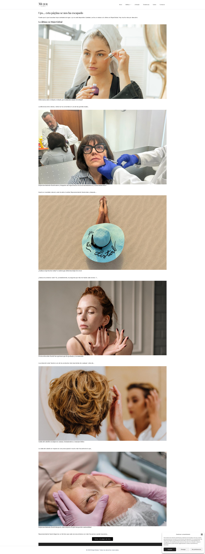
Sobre (154, 4)
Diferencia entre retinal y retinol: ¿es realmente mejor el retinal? (60, 100)
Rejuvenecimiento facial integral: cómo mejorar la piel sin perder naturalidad (64, 527)
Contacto (162, 4)
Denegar (183, 549)
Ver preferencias (196, 549)
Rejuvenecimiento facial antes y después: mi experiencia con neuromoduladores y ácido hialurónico (72, 185)
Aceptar (170, 549)
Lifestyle (137, 4)
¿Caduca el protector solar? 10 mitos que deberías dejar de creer (60, 271)
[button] (202, 534)
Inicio (120, 4)
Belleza (128, 4)
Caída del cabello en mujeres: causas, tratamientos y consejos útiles (61, 442)
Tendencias (146, 4)
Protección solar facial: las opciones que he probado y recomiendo (60, 356)
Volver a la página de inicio (102, 539)
